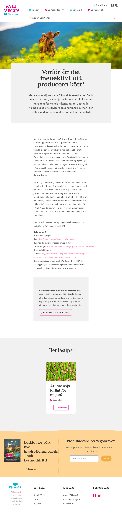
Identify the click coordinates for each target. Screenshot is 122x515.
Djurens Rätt (68, 504)
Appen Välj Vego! (70, 495)
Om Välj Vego (102, 5)
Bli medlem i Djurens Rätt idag (56, 312)
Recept (36, 499)
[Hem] (11, 10)
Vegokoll (37, 504)
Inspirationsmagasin (71, 499)
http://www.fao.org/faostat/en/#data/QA (56, 239)
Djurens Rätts (16, 495)
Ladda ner (32, 469)
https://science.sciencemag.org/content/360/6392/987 (69, 246)
